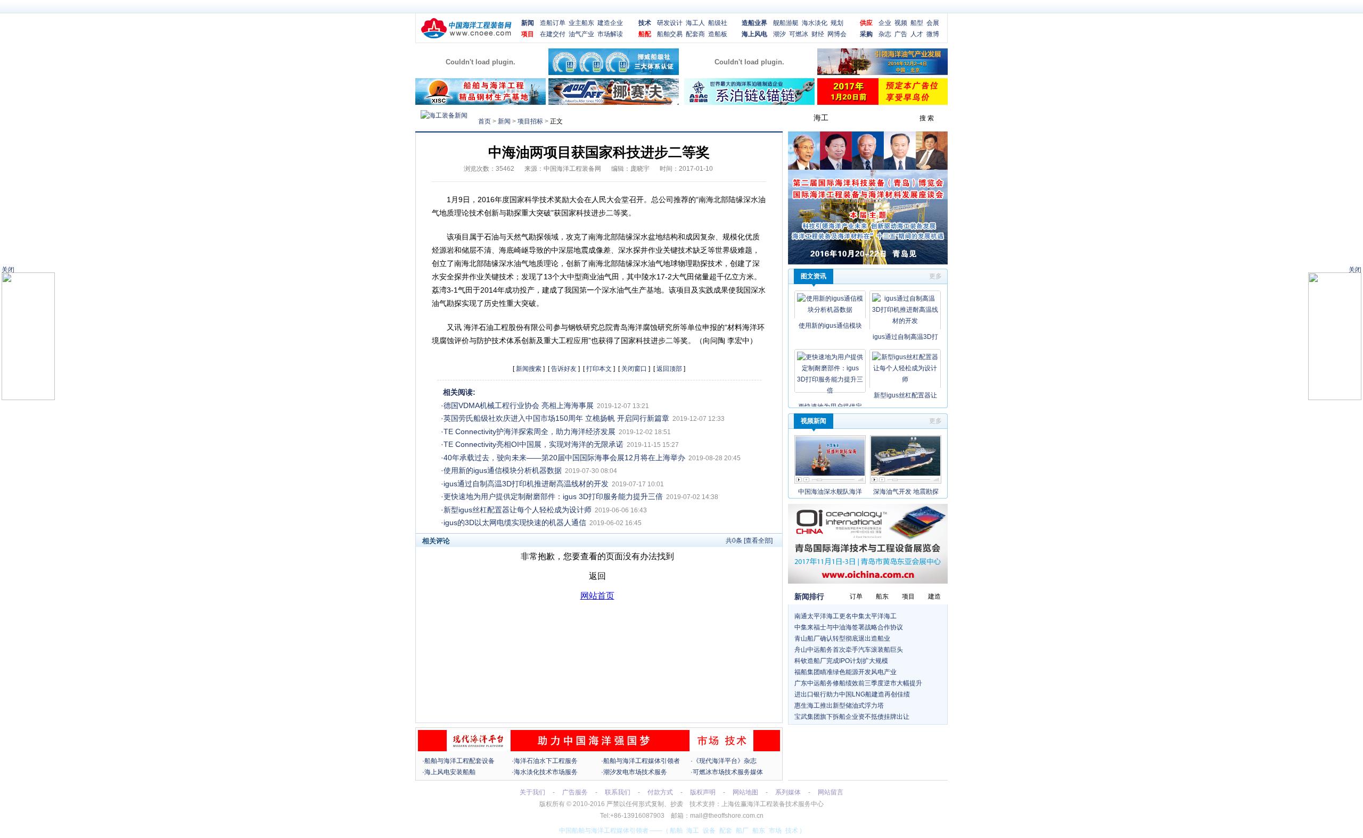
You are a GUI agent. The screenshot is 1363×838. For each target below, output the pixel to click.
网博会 (837, 34)
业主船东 (581, 23)
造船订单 (552, 23)
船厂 (742, 830)
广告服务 (575, 792)
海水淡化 (814, 23)
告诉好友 (564, 368)
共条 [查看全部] (749, 540)
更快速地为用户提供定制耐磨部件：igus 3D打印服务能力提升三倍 (553, 496)
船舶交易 (670, 34)
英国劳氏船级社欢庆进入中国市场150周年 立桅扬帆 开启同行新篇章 (556, 418)
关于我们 (532, 792)
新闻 (527, 23)
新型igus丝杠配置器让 (905, 395)
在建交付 (552, 34)
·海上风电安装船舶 (448, 772)
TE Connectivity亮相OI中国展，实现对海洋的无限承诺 (533, 444)
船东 (758, 830)
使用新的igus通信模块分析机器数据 (503, 470)
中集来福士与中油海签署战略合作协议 (848, 627)
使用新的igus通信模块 (830, 325)
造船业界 (754, 23)
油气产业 (581, 34)
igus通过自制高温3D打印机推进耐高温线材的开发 (526, 483)
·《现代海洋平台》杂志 (724, 761)
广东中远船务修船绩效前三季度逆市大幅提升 (858, 683)
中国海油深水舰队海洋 (830, 491)
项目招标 (530, 121)
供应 (866, 23)
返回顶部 (669, 368)
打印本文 (599, 368)
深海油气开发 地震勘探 (906, 491)
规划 (837, 23)
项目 (527, 34)
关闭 (1355, 269)
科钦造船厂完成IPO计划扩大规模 (841, 661)
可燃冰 (798, 34)
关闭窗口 (634, 368)
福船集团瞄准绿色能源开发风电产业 (845, 672)
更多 (935, 276)
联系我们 (617, 792)
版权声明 (703, 792)
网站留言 (830, 792)
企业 (884, 23)
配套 (725, 830)
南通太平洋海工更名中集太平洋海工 (845, 616)
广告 (900, 34)
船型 (916, 23)
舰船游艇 (786, 23)
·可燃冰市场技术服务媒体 (727, 772)
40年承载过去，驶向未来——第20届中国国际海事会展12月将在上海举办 (564, 457)
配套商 (695, 34)
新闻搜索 (528, 368)
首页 (484, 121)
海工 (692, 830)
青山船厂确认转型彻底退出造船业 (842, 638)
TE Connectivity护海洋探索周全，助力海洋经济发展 (529, 431)
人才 (916, 34)
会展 (932, 23)
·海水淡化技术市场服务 (545, 772)
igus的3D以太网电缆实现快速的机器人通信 (515, 522)
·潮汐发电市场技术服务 (634, 772)
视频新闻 (813, 421)
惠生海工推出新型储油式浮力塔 (839, 705)
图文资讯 (813, 276)
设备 (709, 830)
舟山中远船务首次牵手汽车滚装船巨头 (848, 649)
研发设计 (670, 23)
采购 (866, 34)
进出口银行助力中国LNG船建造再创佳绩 (852, 694)
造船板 (717, 34)
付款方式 (660, 792)
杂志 (884, 34)
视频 (900, 23)
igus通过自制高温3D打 (905, 337)
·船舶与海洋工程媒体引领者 (640, 761)
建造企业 (610, 23)
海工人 (695, 23)
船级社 (717, 23)
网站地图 (745, 792)
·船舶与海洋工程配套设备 (458, 761)
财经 (817, 34)
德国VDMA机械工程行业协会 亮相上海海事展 (519, 405)
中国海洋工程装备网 (572, 168)
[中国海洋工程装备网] (466, 36)
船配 (644, 34)
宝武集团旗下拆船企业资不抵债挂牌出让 (851, 716)
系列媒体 (788, 792)
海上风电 (754, 34)
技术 (644, 23)
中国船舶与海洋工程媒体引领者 (603, 830)
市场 (775, 830)
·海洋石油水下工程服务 (545, 761)
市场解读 (610, 34)
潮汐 (779, 34)
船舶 (676, 830)
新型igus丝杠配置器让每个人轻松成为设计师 (518, 509)
